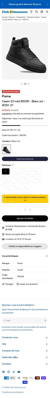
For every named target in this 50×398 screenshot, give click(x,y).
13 (26, 187)
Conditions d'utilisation (12, 392)
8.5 (37, 172)
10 (28, 180)
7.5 (17, 172)
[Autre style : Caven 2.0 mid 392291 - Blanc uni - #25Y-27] (6, 149)
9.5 (17, 180)
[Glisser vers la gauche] (21, 84)
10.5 (38, 180)
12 (16, 187)
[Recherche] (36, 11)
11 (7, 187)
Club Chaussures (18, 387)
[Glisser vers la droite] (28, 84)
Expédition (7, 113)
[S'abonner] (45, 320)
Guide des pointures (25, 159)
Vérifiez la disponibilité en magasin (25, 246)
